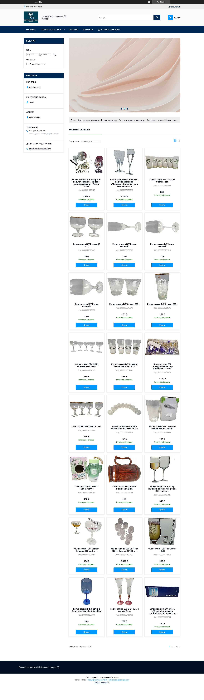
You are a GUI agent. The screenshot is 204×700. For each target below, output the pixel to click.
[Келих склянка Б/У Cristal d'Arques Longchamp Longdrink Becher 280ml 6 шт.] (162, 591)
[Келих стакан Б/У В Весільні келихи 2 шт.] (124, 591)
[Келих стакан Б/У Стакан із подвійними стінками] (162, 409)
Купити (86, 205)
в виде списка (179, 141)
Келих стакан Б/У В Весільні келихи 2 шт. (124, 610)
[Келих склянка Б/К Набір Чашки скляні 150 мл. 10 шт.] (124, 409)
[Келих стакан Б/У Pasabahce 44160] (162, 531)
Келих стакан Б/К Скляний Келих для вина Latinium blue (86, 610)
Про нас (73, 30)
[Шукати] (156, 17)
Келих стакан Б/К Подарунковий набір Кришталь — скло (162, 366)
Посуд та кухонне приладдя (132, 120)
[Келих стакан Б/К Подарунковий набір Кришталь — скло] (162, 347)
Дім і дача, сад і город (88, 120)
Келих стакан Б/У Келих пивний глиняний (124, 487)
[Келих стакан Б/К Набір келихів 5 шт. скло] (86, 347)
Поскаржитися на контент (97, 680)
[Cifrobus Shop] (31, 22)
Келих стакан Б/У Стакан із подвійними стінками (162, 427)
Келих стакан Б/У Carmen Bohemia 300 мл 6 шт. (86, 550)
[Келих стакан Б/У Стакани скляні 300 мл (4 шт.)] (124, 347)
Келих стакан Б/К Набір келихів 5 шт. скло (86, 365)
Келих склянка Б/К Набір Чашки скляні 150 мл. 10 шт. (124, 427)
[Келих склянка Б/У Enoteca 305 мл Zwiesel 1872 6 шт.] (124, 531)
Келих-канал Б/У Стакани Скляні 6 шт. (162, 180)
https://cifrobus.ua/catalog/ (40, 149)
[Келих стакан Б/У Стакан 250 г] (124, 286)
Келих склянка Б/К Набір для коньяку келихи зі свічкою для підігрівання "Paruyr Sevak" (86, 182)
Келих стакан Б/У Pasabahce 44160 (162, 550)
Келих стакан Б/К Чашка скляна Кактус (87, 487)
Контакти (88, 30)
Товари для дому (109, 120)
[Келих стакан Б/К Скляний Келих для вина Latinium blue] (86, 591)
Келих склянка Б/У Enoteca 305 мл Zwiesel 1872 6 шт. (124, 550)
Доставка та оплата (109, 30)
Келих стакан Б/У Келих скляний (124, 245)
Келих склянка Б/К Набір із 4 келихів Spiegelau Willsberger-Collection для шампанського (124, 182)
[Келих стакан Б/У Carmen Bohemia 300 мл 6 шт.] (86, 531)
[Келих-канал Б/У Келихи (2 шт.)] (86, 227)
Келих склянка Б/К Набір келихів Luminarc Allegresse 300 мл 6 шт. (162, 488)
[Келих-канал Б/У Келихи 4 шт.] (86, 409)
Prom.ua (115, 677)
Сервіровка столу (155, 120)
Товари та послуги (51, 30)
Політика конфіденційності (118, 680)
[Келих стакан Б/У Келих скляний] (124, 227)
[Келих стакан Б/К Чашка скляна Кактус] (86, 469)
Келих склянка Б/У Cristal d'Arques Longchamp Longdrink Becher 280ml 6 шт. (162, 611)
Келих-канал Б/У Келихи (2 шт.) (86, 245)
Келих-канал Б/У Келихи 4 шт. (86, 426)
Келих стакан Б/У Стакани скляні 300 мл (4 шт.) (124, 365)
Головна (31, 30)
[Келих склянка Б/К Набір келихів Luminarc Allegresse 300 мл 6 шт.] (162, 469)
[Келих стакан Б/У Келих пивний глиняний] (124, 469)
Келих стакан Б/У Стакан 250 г (124, 304)
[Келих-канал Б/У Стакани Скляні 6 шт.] (162, 162)
